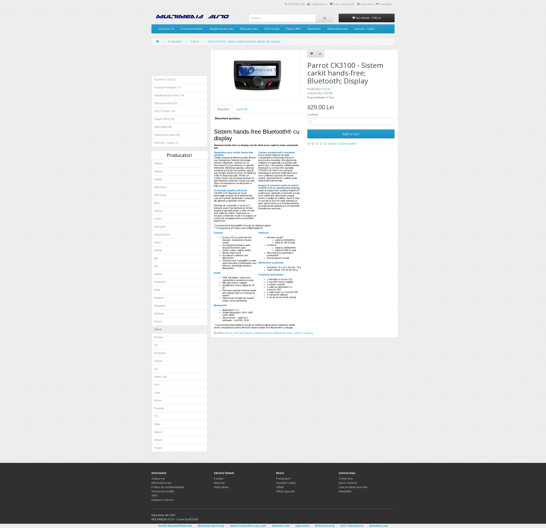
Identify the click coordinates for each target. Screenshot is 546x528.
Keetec (158, 274)
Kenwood (160, 282)
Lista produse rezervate (353, 487)
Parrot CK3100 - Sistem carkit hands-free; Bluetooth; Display (244, 41)
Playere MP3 (293, 29)
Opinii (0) (241, 109)
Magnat (158, 298)
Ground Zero (162, 234)
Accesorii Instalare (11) (168, 87)
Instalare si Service (162, 500)
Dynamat (159, 226)
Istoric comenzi (348, 483)
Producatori (283, 478)
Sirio (157, 384)
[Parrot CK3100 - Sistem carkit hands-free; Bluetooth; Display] (257, 75)
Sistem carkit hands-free (258, 333)
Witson (158, 440)
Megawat (159, 305)
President (160, 353)
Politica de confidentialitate (167, 487)
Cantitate (312, 114)
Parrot (195, 41)
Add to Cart (351, 134)
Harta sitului (221, 487)
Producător (175, 41)
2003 (172, 515)
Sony (157, 392)
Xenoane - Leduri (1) (166, 143)
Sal (156, 369)
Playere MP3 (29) (164, 119)
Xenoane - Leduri (364, 29)
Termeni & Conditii (162, 491)
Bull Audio (160, 195)
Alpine (158, 171)
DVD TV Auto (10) (164, 111)
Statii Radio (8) (162, 127)
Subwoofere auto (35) (167, 135)
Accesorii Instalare (192, 29)
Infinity (158, 250)
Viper (157, 424)
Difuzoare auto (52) (165, 103)
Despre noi (158, 478)
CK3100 (238, 333)
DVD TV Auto (272, 29)
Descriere (223, 109)
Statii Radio (314, 29)
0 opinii (332, 143)
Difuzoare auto (249, 29)
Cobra (158, 219)
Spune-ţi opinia (348, 143)
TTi (156, 416)
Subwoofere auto (337, 29)
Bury (157, 203)
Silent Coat (160, 377)
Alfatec (158, 163)
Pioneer (159, 337)
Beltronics (160, 187)
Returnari (219, 483)
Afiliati (280, 487)
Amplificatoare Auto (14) (169, 95)
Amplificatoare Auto (221, 29)
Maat (157, 290)
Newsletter (345, 491)
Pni (156, 345)
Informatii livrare (161, 483)
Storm (157, 400)
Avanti (158, 179)
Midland (159, 313)
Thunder (159, 408)
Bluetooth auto (283, 333)
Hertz (157, 242)
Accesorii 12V (166, 29)
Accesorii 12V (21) (165, 79)
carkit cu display (303, 333)
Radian (158, 361)
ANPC (154, 495)
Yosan (158, 448)
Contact (218, 478)
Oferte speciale (285, 491)
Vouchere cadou (286, 483)
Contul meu (346, 478)
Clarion (158, 211)
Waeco (158, 432)
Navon (158, 321)
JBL (156, 258)
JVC (156, 266)
